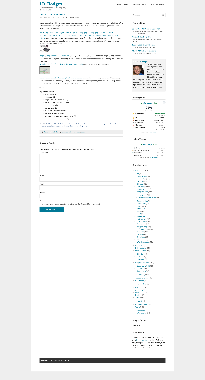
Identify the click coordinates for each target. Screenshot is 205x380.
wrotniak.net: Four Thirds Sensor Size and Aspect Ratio (61, 64)
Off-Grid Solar (147, 103)
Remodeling (141, 284)
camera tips (141, 179)
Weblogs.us (141, 313)
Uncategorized (141, 304)
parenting (139, 290)
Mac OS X (142, 195)
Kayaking (140, 259)
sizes (83, 132)
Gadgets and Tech (139, 4)
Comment (44, 153)
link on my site (141, 340)
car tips (140, 181)
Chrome (140, 184)
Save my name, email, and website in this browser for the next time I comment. (70, 204)
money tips (141, 216)
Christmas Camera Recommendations (51, 126)
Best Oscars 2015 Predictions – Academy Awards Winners (64, 124)
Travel (137, 298)
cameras (65, 132)
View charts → (153, 132)
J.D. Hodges (143, 62)
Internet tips (141, 209)
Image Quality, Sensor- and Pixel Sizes (54, 56)
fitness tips (141, 204)
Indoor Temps (147, 145)
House (139, 206)
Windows (140, 239)
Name (42, 176)
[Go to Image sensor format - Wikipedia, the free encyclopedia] (45, 74)
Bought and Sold (143, 266)
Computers (141, 271)
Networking (141, 219)
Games (139, 257)
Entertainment (140, 251)
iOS (138, 211)
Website (43, 192)
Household (139, 280)
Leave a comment (74, 17)
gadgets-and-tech (142, 278)
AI (138, 174)
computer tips (142, 192)
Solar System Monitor (156, 4)
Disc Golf (140, 254)
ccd (69, 132)
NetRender (141, 310)
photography (140, 292)
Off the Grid (142, 222)
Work (137, 307)
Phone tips (141, 224)
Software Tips (142, 229)
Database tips (142, 201)
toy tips (140, 234)
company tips (142, 189)
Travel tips (141, 237)
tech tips (140, 232)
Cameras (47, 132)
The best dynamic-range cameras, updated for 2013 (100, 124)
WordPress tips (143, 242)
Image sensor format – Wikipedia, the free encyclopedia (61, 78)
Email (42, 184)
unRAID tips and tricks (147, 198)
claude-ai (138, 245)
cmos (73, 132)
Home (119, 4)
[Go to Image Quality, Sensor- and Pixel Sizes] (45, 52)
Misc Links (54, 132)
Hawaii (139, 301)
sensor (78, 132)
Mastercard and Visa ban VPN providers (76, 126)
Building (142, 274)
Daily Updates (140, 248)
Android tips (142, 176)
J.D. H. (62, 17)
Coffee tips (141, 187)
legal (139, 214)
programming (142, 227)
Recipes (138, 295)
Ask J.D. (127, 4)
